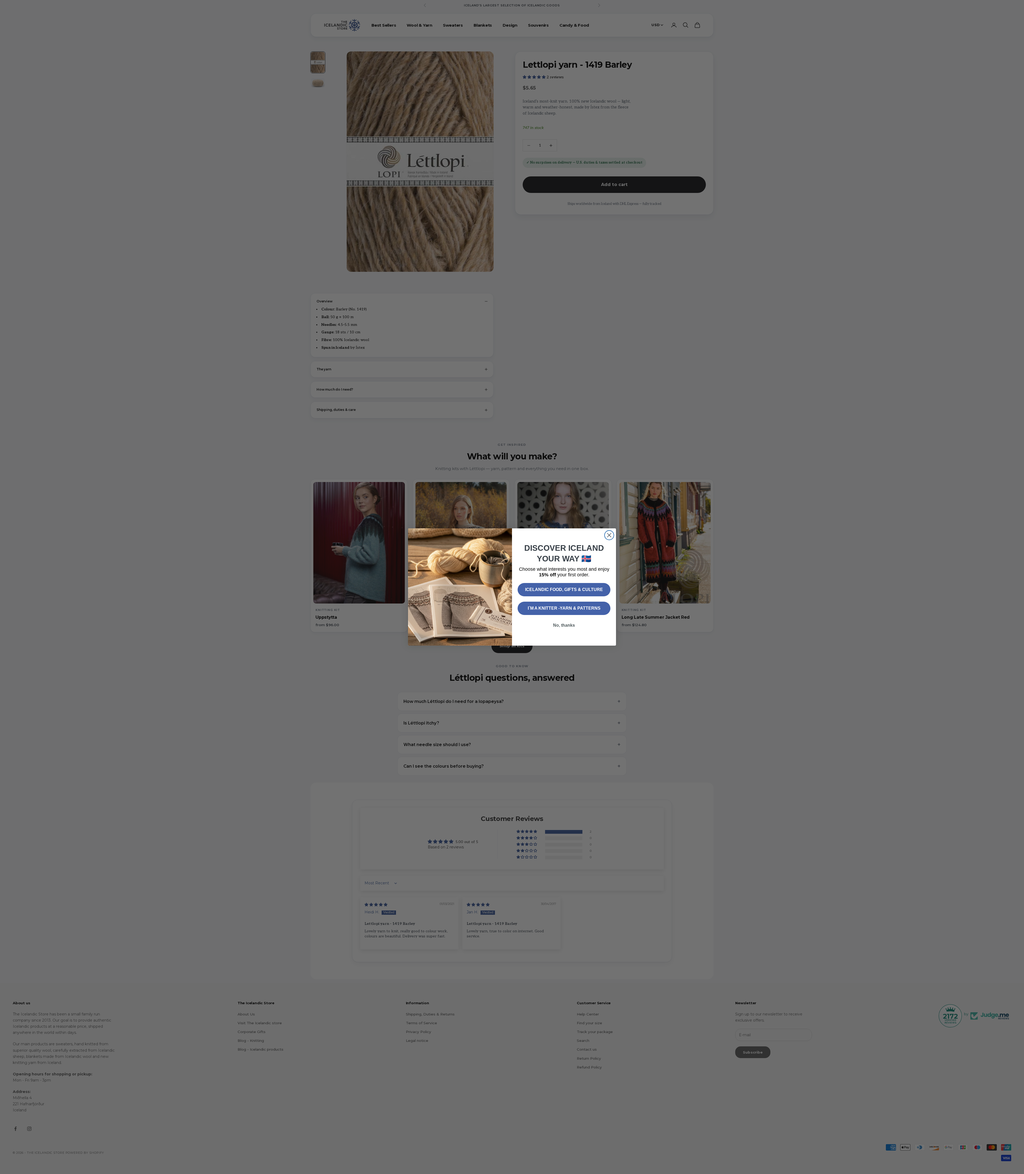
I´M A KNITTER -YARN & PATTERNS (564, 608)
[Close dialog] (609, 535)
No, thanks (564, 625)
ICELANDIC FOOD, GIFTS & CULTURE (564, 589)
